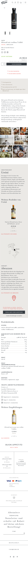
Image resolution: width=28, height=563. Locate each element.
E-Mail (14, 531)
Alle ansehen (5, 438)
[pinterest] (17, 557)
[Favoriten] (18, 2)
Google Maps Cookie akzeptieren (14, 312)
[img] (4, 2)
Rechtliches (13, 542)
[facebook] (10, 557)
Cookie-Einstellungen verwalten (14, 315)
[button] (15, 2)
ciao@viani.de (14, 549)
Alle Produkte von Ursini (9, 234)
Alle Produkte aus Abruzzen (9, 293)
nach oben (14, 447)
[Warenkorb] (21, 2)
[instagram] (14, 557)
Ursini (3, 44)
